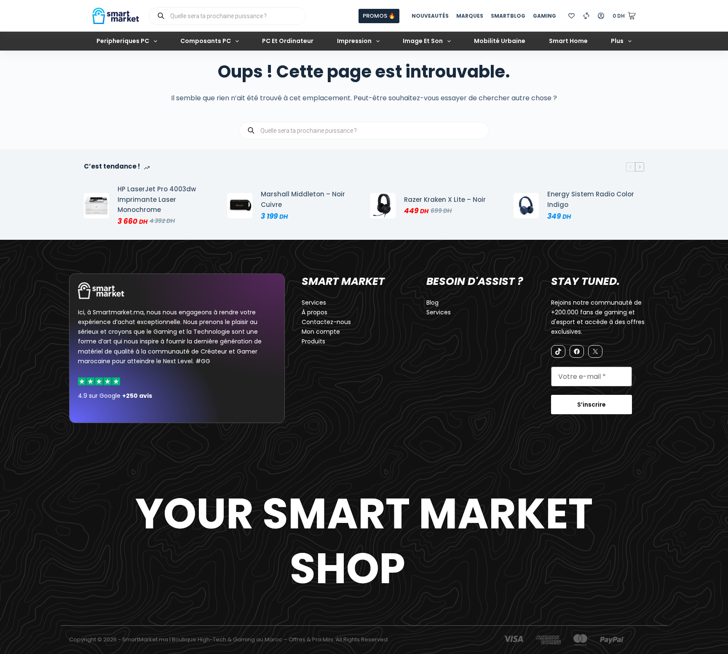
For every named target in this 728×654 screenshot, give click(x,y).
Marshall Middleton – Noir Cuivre (303, 199)
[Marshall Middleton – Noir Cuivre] (239, 205)
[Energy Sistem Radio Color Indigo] (526, 205)
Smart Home (568, 41)
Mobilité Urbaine (499, 41)
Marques (469, 15)
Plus (617, 41)
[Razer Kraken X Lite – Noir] (383, 205)
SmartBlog (508, 15)
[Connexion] (601, 16)
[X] (595, 351)
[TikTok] (558, 351)
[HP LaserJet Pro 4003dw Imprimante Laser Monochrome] (96, 205)
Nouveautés (430, 15)
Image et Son (423, 41)
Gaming (544, 15)
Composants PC (205, 41)
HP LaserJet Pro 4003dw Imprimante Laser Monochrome (157, 199)
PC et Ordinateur (287, 41)
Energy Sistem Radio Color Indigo (590, 199)
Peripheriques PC (122, 41)
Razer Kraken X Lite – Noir (445, 199)
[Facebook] (577, 351)
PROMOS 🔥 (379, 16)
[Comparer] (586, 16)
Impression (354, 41)
